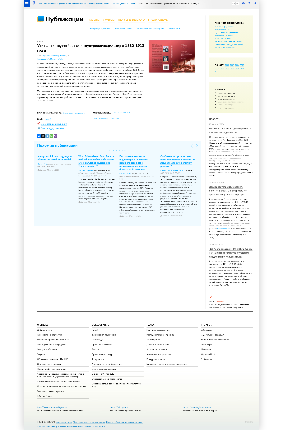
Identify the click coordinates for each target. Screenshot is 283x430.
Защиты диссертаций (157, 349)
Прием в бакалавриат (102, 344)
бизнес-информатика (224, 26)
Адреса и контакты (64, 422)
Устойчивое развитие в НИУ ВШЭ (53, 339)
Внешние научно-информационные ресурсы (167, 364)
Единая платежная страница (50, 391)
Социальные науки (226, 104)
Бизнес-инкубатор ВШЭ (103, 373)
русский (48, 119)
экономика (231, 47)
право (240, 44)
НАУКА (151, 324)
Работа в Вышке (44, 396)
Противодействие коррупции (51, 368)
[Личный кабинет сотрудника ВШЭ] (249, 3)
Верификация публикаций (100, 28)
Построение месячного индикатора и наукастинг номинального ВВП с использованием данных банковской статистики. (133, 163)
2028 (227, 65)
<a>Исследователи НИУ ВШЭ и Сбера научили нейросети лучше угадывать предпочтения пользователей (230, 252)
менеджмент (231, 44)
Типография (206, 344)
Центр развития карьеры (104, 368)
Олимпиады (97, 339)
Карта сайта (100, 426)
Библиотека (206, 329)
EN (237, 3)
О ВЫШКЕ (42, 324)
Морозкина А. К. (56, 59)
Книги (94, 20)
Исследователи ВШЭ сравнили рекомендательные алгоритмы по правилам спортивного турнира (228, 190)
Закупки (41, 354)
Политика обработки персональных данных (124, 422)
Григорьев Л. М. (43, 59)
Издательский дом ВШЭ (212, 334)
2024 (217, 68)
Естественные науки (227, 95)
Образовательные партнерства (107, 378)
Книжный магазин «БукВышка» (215, 339)
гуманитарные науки (224, 35)
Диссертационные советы (159, 344)
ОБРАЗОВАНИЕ (100, 324)
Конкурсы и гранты (156, 359)
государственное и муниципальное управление (227, 31)
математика (220, 44)
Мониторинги (153, 339)
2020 (237, 68)
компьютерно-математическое (228, 41)
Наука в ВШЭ (174, 28)
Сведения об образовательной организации (58, 381)
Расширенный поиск (123, 28)
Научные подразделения (158, 329)
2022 (227, 68)
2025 (242, 65)
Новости (214, 119)
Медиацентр (207, 349)
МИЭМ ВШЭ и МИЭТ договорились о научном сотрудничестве (230, 130)
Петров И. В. (42, 164)
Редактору (249, 421)
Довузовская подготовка (104, 334)
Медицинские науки (226, 98)
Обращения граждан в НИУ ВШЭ (52, 359)
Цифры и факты (44, 329)
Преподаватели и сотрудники (51, 344)
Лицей (95, 329)
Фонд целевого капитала (49, 364)
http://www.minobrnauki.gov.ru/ (52, 407)
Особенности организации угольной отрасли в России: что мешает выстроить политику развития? (177, 161)
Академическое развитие (159, 354)
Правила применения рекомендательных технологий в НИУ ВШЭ (65, 426)
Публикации (64, 18)
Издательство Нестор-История (54, 55)
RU (233, 3)
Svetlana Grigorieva (85, 170)
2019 (242, 68)
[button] (110, 150)
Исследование (223, 228)
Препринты (158, 20)
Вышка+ (95, 349)
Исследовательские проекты (161, 334)
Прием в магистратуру (102, 354)
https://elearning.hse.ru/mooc (197, 407)
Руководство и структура (49, 334)
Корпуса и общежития (48, 349)
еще (217, 71)
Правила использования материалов (150, 28)
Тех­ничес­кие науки (226, 107)
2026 (237, 65)
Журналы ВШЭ (208, 354)
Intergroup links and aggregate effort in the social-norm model (54, 158)
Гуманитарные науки (226, 93)
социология (220, 47)
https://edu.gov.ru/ (119, 407)
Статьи (109, 20)
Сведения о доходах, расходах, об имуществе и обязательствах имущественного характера (60, 375)
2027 (232, 65)
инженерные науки (223, 38)
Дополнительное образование (107, 364)
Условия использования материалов (89, 422)
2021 (232, 68)
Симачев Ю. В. (166, 170)
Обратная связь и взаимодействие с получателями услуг (116, 385)
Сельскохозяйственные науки (231, 101)
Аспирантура (98, 359)
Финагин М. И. (125, 173)
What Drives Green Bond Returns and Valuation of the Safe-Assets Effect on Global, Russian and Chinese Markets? (96, 161)
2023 (222, 68)
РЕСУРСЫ (206, 324)
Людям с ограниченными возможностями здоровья (61, 386)
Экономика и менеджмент (74, 113)
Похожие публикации (57, 145)
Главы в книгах (131, 20)
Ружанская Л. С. (179, 170)
